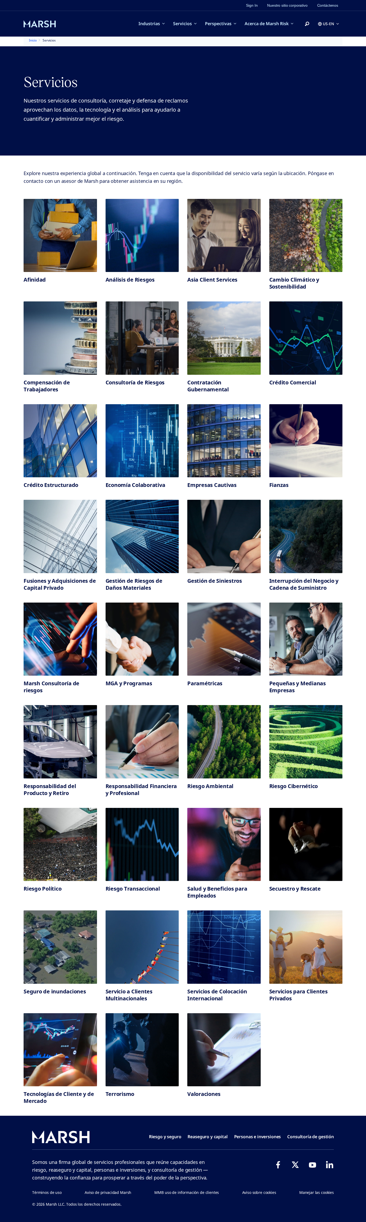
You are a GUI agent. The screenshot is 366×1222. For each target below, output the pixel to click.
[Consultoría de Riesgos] (142, 338)
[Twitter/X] (295, 1164)
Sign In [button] (251, 5)
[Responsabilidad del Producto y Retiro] (60, 741)
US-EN (328, 23)
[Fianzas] (306, 441)
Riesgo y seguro (165, 1137)
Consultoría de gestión (310, 1137)
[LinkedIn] (329, 1164)
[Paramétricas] (224, 639)
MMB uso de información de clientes (186, 1192)
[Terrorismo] (142, 1050)
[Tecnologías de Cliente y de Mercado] (60, 1050)
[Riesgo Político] (60, 844)
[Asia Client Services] (224, 235)
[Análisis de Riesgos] (142, 235)
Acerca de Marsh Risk (267, 24)
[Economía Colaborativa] (142, 441)
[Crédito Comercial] (306, 338)
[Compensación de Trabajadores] (60, 338)
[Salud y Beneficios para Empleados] (224, 844)
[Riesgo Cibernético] (306, 741)
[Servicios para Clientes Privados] (306, 947)
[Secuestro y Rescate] (306, 844)
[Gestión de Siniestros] (224, 536)
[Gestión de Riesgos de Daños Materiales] (142, 536)
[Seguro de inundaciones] (60, 947)
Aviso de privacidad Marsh (108, 1192)
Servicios (182, 24)
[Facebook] (278, 1164)
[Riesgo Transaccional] (142, 844)
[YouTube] (312, 1164)
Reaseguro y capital (207, 1137)
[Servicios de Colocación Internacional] (224, 947)
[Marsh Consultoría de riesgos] (60, 639)
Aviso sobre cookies (259, 1192)
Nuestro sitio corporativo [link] (287, 5)
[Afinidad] (60, 235)
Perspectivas (218, 24)
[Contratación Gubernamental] (224, 338)
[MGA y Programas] (142, 639)
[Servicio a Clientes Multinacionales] (142, 947)
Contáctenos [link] (327, 5)
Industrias (149, 24)
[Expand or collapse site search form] (307, 24)
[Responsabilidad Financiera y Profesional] (142, 741)
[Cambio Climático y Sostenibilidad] (306, 235)
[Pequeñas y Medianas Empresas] (306, 639)
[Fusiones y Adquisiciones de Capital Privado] (60, 536)
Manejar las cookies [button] (316, 1192)
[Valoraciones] (224, 1050)
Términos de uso (47, 1192)
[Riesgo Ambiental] (224, 741)
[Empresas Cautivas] (224, 441)
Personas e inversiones (257, 1137)
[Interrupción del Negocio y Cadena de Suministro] (306, 536)
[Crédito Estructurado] (60, 441)
